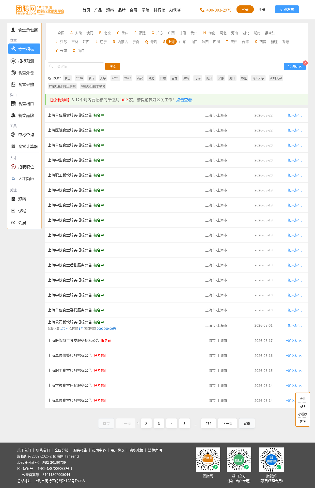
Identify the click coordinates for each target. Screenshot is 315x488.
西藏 (262, 41)
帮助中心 (99, 449)
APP (303, 406)
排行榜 (159, 10)
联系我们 (43, 449)
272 (208, 423)
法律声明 (155, 449)
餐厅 (91, 78)
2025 (115, 78)
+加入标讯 (294, 115)
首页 (86, 10)
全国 (61, 32)
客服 (303, 421)
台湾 (245, 41)
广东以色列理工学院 (62, 86)
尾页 (246, 423)
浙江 (81, 50)
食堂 (67, 78)
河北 (223, 32)
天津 (234, 41)
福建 (142, 32)
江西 (86, 41)
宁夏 (135, 41)
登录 (245, 9)
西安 (140, 78)
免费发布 (287, 9)
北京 (107, 32)
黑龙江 (270, 32)
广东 (160, 32)
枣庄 (244, 78)
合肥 (151, 78)
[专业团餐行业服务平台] (40, 9)
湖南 (257, 32)
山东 (182, 41)
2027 (127, 78)
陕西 (205, 41)
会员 (303, 399)
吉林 (74, 41)
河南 (234, 32)
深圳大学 (276, 78)
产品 (98, 10)
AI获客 (175, 10)
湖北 (245, 32)
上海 (171, 41)
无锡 (198, 78)
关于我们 (24, 449)
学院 (145, 10)
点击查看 (184, 99)
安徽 (78, 32)
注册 (261, 9)
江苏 (63, 41)
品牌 (122, 10)
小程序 (302, 414)
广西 (171, 32)
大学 (103, 78)
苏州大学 (258, 78)
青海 (153, 41)
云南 (63, 50)
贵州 (193, 32)
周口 (232, 78)
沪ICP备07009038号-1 (55, 468)
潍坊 (186, 78)
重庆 (125, 32)
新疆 (274, 41)
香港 (285, 41)
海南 (211, 32)
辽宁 (103, 41)
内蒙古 (123, 41)
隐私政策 (136, 449)
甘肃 (182, 32)
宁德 (221, 78)
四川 (216, 41)
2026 (79, 78)
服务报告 (80, 449)
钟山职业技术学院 (93, 86)
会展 (134, 10)
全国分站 (61, 449)
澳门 (89, 32)
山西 (193, 41)
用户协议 (118, 449)
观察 (110, 10)
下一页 (227, 423)
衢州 (209, 78)
